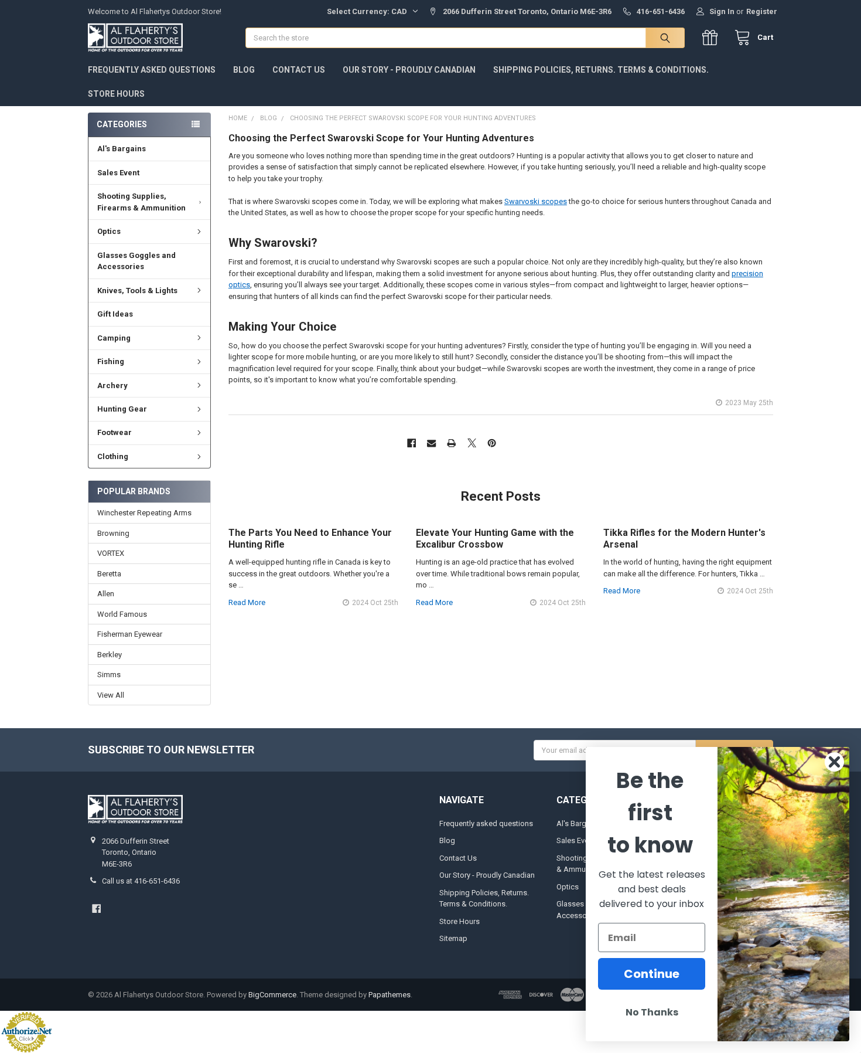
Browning (113, 533)
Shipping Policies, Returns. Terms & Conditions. (601, 69)
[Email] (431, 442)
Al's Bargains (121, 148)
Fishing (110, 361)
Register (761, 11)
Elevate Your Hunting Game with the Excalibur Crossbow (495, 538)
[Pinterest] (491, 442)
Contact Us (298, 69)
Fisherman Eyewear (129, 634)
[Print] (451, 442)
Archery (112, 385)
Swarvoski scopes (535, 201)
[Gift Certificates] (712, 37)
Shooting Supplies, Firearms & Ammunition (141, 202)
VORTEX (110, 553)
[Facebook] (411, 442)
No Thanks (652, 1012)
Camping (114, 338)
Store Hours (116, 93)
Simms (109, 674)
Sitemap (453, 938)
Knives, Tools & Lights (137, 290)
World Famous (122, 614)
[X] (471, 442)
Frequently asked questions (152, 69)
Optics (109, 231)
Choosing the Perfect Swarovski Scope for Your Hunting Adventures (381, 138)
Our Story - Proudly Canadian (409, 69)
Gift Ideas (115, 314)
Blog (244, 69)
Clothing (112, 456)
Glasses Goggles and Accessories (136, 261)
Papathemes (389, 994)
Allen (105, 593)
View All (110, 695)
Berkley (109, 654)
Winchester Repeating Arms (144, 512)
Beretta (109, 573)
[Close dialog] (834, 762)
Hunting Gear (122, 409)
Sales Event (118, 172)
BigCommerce (272, 994)
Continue (651, 974)
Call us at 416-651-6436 (141, 881)
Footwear (114, 432)
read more (246, 602)
